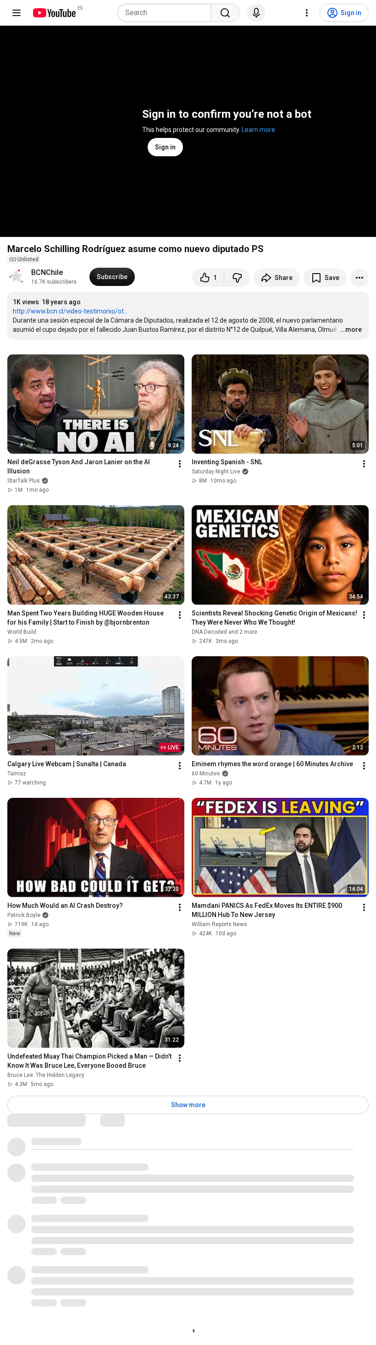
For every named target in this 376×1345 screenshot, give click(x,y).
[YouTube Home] (54, 13)
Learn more (258, 129)
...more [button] (351, 329)
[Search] (225, 13)
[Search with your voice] (256, 13)
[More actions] (359, 278)
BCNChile (47, 272)
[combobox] (167, 12)
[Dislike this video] (237, 278)
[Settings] (306, 12)
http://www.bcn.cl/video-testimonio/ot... (70, 311)
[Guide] (16, 12)
